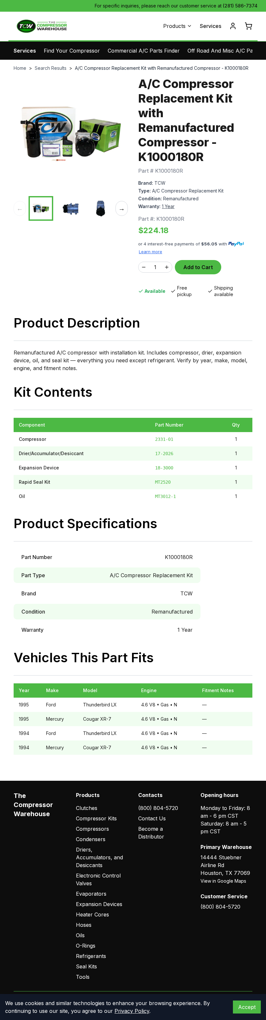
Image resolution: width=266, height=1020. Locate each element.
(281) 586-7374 (240, 5)
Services (210, 26)
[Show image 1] (41, 208)
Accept (247, 1007)
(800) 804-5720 (158, 808)
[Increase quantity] (167, 267)
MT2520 (163, 482)
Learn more (150, 251)
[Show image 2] (70, 208)
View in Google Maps (223, 881)
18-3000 (164, 467)
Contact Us (152, 818)
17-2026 (164, 453)
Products (174, 26)
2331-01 (164, 439)
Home (20, 68)
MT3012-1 (165, 496)
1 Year (168, 206)
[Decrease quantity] (144, 267)
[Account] (233, 26)
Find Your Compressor (72, 50)
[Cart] (248, 26)
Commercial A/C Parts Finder (144, 50)
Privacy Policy (132, 1011)
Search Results (50, 68)
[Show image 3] (100, 208)
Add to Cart (198, 267)
